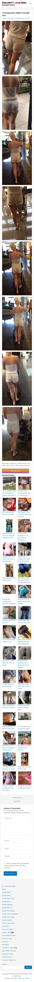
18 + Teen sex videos (8, 886)
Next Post (17, 801)
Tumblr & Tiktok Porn (9, 960)
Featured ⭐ (6, 926)
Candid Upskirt (7, 920)
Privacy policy (9, 978)
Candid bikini (19, 18)
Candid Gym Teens (8, 898)
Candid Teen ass (7, 908)
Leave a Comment (8, 18)
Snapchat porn (7, 957)
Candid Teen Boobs (8, 911)
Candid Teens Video (8, 917)
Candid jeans (6, 901)
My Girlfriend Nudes (8, 935)
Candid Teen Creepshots (10, 914)
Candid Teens (8, 5)
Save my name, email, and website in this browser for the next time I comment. (16, 866)
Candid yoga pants (8, 923)
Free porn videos (7, 929)
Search (4, 964)
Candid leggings (7, 904)
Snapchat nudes (7, 954)
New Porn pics (7, 938)
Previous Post (16, 797)
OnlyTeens (5, 945)
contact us (20, 978)
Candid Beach (6, 892)
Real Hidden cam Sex (9, 951)
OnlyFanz (5, 941)
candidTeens (17, 976)
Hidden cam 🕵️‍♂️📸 (8, 932)
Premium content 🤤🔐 (9, 948)
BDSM (4, 889)
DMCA (27, 978)
